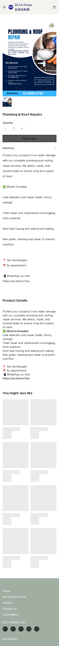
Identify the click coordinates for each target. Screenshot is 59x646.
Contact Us (10, 608)
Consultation (10, 614)
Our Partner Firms (14, 596)
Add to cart (30, 138)
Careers (7, 602)
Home (6, 591)
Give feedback (10, 638)
